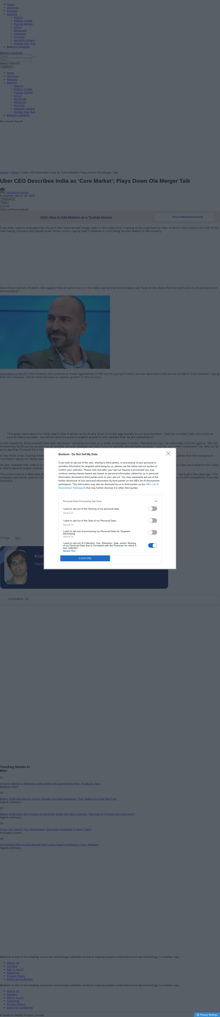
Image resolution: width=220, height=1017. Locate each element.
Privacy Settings (208, 1014)
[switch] (152, 508)
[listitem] (110, 501)
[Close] (169, 454)
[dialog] (110, 508)
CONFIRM (85, 558)
